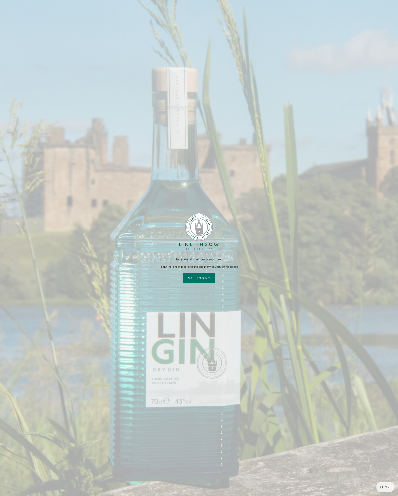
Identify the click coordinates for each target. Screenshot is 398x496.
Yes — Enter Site (199, 278)
